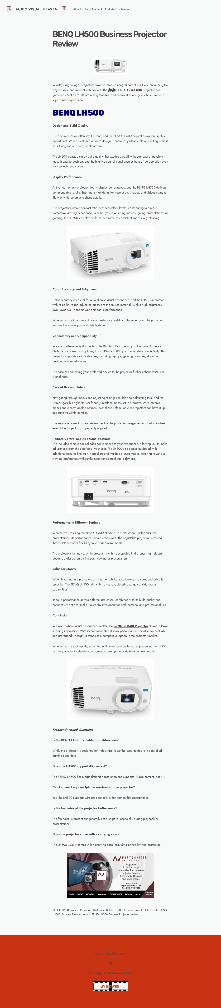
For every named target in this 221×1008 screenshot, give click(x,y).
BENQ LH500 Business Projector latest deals (132, 910)
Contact (97, 9)
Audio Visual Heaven (37, 9)
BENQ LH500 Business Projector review (115, 914)
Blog (86, 9)
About (77, 9)
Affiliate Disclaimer (116, 9)
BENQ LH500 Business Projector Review (109, 38)
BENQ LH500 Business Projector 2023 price (78, 910)
